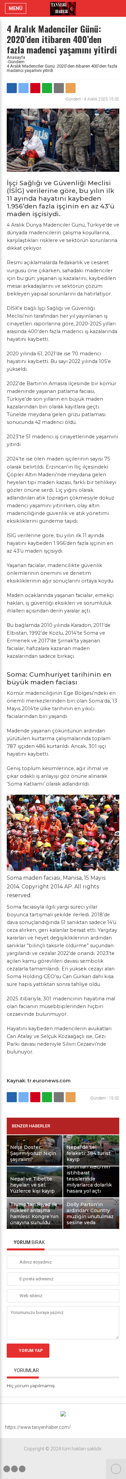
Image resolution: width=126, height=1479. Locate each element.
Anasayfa (16, 57)
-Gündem (16, 61)
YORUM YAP (31, 1350)
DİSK (12, 308)
